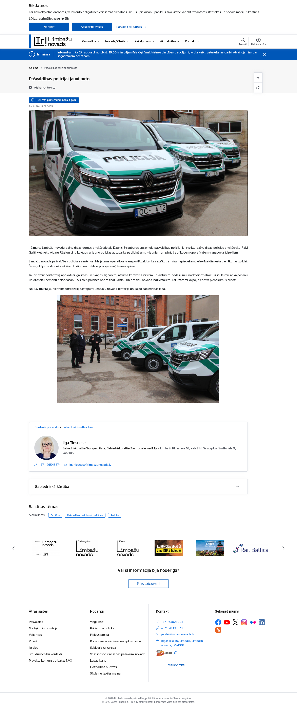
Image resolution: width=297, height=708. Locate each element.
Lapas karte (98, 660)
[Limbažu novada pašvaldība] (54, 41)
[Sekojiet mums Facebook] (218, 622)
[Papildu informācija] (175, 652)
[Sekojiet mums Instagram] (244, 622)
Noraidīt (49, 27)
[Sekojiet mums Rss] (218, 630)
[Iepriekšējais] (13, 548)
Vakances (35, 635)
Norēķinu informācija (43, 628)
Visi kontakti (176, 665)
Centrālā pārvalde (47, 427)
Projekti (34, 641)
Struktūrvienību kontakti (45, 654)
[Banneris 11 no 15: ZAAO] (250, 548)
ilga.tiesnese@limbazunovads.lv (90, 465)
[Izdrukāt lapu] (258, 77)
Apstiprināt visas (92, 27)
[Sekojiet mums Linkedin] (262, 622)
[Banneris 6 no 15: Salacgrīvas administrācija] (46, 548)
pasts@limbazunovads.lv (177, 634)
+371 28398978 (172, 628)
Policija (115, 515)
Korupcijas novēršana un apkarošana (115, 641)
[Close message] (264, 54)
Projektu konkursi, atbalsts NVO (50, 660)
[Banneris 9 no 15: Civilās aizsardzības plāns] (169, 548)
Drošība (55, 515)
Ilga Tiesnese (74, 442)
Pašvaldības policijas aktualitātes (85, 515)
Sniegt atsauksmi (148, 583)
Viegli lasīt (96, 622)
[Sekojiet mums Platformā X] (236, 622)
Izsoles (33, 648)
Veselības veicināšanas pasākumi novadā (117, 654)
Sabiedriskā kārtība (103, 648)
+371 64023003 (172, 622)
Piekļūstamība (99, 635)
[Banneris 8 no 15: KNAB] (128, 548)
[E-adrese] (164, 653)
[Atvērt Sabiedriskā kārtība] (237, 486)
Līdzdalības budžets (103, 667)
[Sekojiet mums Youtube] (227, 622)
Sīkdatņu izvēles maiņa (105, 673)
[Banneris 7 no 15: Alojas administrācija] (87, 548)
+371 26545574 (49, 465)
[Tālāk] (283, 548)
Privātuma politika (102, 628)
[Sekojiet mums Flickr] (253, 622)
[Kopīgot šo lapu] (258, 88)
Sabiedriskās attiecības (78, 427)
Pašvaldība (36, 622)
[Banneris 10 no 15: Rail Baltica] (210, 548)
